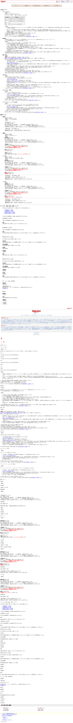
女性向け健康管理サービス (63, 326)
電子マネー (7, 328)
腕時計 (45, 319)
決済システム (11, 328)
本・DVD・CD (15, 326)
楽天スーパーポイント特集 (10, 327)
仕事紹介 (7, 329)
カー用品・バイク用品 (25, 320)
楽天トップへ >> (36, 313)
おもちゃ (34, 321)
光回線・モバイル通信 (6, 321)
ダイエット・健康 (67, 319)
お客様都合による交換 (9, 211)
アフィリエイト (51, 327)
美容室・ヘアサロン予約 (55, 326)
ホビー (37, 321)
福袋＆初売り (63, 322)
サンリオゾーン (32, 322)
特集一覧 (26, 315)
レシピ (30, 326)
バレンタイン (67, 322)
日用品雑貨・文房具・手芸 (65, 321)
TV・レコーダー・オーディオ (14, 321)
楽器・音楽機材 (27, 321)
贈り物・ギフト (6, 322)
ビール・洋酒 (47, 320)
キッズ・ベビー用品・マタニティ (59, 319)
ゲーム (32, 321)
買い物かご (6, 708)
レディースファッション (20, 319)
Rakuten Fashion (41, 327)
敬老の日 (12, 323)
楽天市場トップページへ (7, 719)
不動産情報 (11, 329)
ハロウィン (16, 323)
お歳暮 (19, 323)
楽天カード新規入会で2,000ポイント (9, 714)
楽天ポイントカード (28, 327)
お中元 (10, 323)
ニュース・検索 (3, 329)
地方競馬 (45, 327)
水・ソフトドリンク (41, 320)
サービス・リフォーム (42, 321)
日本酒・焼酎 (51, 320)
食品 (30, 320)
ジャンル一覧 (31, 315)
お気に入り (41, 708)
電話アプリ (45, 329)
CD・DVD (23, 321)
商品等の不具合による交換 (10, 213)
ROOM (17, 329)
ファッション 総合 (4, 319)
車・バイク (20, 320)
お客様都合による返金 (9, 209)
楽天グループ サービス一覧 (7, 330)
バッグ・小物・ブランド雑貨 (30, 319)
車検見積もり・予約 (35, 326)
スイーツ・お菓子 (34, 320)
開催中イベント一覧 (57, 322)
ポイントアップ (20, 322)
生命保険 (55, 328)
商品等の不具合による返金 (10, 212)
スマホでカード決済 (17, 328)
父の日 (7, 323)
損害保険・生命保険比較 (49, 328)
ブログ (15, 329)
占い (51, 329)
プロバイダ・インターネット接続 (28, 329)
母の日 (4, 323)
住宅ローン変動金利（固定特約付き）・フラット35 (37, 328)
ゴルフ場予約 (26, 326)
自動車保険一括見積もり (61, 328)
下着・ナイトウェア (50, 319)
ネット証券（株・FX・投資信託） (60, 327)
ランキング (45, 315)
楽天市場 (2, 326)
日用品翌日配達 (46, 322)
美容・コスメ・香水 (15, 320)
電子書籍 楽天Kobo (21, 326)
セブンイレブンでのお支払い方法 (13, 94)
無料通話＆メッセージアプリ (38, 329)
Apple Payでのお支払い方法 (12, 79)
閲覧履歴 (6, 710)
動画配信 (49, 329)
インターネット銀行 (68, 328)
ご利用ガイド (5, 717)
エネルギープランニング (24, 328)
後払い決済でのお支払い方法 (12, 62)
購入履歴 (41, 710)
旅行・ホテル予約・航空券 (8, 326)
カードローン (68, 327)
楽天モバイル (21, 329)
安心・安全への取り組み (7, 715)
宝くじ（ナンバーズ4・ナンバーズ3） (62, 329)
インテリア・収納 (49, 321)
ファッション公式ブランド (13, 322)
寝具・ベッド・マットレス (57, 321)
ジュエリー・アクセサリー (40, 319)
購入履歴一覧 (5, 288)
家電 (20, 321)
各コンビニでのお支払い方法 (12, 106)
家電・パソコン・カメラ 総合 (11, 319)
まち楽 (36, 322)
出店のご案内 (50, 315)
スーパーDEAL (41, 315)
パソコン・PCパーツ (59, 320)
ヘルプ (4, 716)
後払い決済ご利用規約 (9, 58)
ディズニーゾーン (26, 322)
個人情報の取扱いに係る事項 (20, 58)
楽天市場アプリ (35, 315)
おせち (26, 323)
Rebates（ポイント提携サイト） (20, 327)
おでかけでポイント (35, 327)
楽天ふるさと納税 (40, 322)
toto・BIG (54, 329)
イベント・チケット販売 (42, 326)
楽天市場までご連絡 (31, 36)
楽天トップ (23, 315)
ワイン (55, 320)
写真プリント (48, 326)
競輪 (48, 327)
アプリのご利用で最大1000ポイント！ (10, 713)
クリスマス (22, 323)
